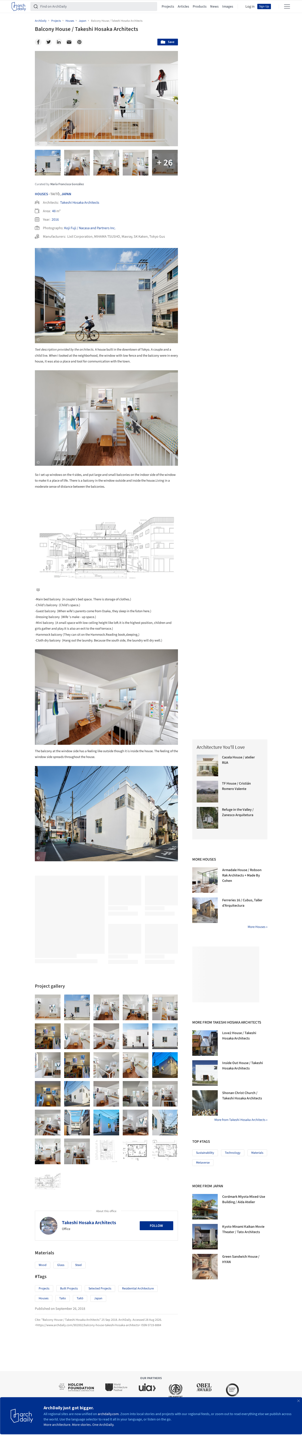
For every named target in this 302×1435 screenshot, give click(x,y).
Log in (250, 6)
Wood (42, 1265)
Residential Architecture (138, 1288)
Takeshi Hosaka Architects (79, 202)
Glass (60, 1265)
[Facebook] (38, 42)
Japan (66, 194)
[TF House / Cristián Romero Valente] (207, 791)
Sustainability (205, 1153)
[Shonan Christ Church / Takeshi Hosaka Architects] (205, 1103)
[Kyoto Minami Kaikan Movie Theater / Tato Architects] (205, 1236)
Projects (168, 6)
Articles (183, 6)
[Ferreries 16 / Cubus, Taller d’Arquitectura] (205, 910)
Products (200, 6)
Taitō (80, 1298)
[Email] (69, 42)
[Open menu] (287, 6)
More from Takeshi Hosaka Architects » (240, 1120)
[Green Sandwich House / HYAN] (205, 1266)
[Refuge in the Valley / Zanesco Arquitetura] (207, 818)
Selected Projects (100, 1288)
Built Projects (69, 1288)
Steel (78, 1265)
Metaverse (203, 1162)
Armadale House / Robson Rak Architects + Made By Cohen (242, 875)
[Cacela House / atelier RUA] (207, 765)
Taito (62, 1298)
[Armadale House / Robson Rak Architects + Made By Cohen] (205, 880)
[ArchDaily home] (19, 6)
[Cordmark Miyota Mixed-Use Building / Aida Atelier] (205, 1206)
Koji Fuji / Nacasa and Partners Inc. (90, 228)
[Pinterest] (79, 42)
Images (227, 6)
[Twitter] (48, 42)
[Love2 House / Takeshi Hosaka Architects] (205, 1043)
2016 (55, 219)
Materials (257, 1153)
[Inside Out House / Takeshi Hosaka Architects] (205, 1073)
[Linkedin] (58, 42)
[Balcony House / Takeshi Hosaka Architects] (48, 1007)
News (214, 6)
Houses (41, 194)
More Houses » (257, 927)
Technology (233, 1153)
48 (54, 211)
